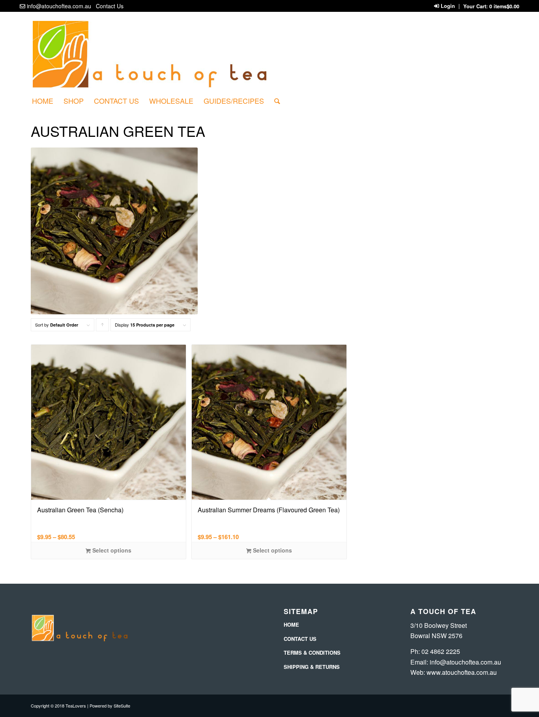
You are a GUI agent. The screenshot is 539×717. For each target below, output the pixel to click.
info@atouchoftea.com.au (59, 6)
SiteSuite (122, 705)
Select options (111, 550)
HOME (291, 624)
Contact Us (110, 6)
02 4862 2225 (440, 651)
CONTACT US (300, 638)
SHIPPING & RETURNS (312, 666)
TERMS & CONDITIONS (312, 652)
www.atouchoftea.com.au (462, 672)
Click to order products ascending (102, 326)
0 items (504, 6)
